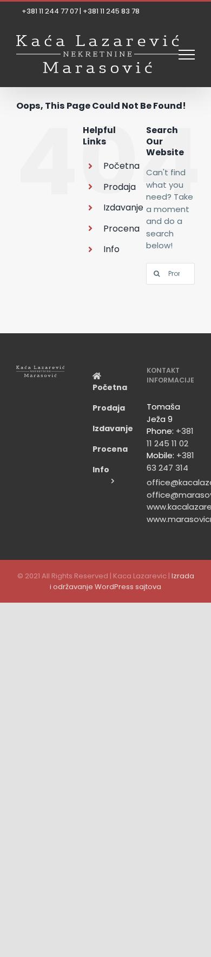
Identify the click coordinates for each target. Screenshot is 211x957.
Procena (121, 228)
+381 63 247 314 (170, 461)
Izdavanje (123, 207)
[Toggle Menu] (186, 55)
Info (111, 249)
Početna (121, 166)
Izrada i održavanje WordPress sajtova (122, 581)
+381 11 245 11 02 (170, 437)
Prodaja (119, 187)
